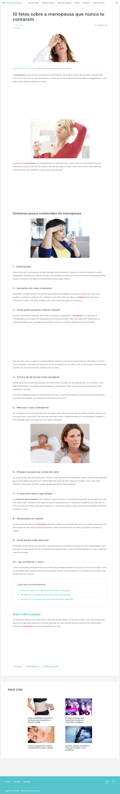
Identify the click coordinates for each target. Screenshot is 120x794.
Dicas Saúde (22, 68)
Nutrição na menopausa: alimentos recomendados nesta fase (47, 599)
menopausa (30, 163)
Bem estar (19, 25)
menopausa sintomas (33, 666)
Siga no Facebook (113, 782)
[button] (116, 2)
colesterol (81, 297)
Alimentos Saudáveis (64, 3)
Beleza (77, 3)
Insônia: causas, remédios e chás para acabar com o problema (77, 748)
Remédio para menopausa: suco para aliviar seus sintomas (45, 595)
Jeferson (18, 28)
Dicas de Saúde (33, 3)
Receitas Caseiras (48, 3)
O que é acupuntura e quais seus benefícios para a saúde (40, 747)
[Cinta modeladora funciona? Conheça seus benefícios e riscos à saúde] (41, 707)
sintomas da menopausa (51, 666)
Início (14, 68)
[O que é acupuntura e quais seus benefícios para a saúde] (41, 734)
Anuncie (17, 782)
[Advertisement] (60, 101)
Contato (7, 782)
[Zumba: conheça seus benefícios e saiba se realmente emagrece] (78, 707)
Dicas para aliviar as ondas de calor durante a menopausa (45, 590)
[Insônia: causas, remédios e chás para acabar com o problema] (78, 734)
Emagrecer (86, 3)
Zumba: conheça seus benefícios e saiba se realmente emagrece (74, 720)
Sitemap (27, 782)
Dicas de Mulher (99, 3)
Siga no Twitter (107, 782)
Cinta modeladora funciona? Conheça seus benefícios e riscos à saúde (40, 720)
